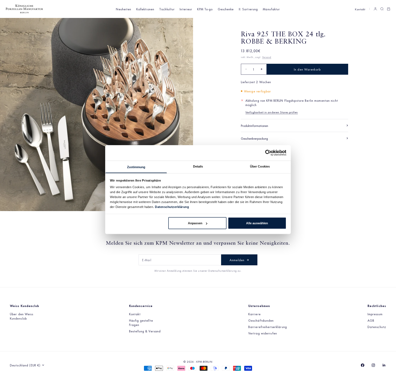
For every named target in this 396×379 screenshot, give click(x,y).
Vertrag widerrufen (262, 333)
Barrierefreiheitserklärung (267, 326)
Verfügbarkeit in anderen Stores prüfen (271, 112)
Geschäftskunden (261, 320)
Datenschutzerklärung (172, 206)
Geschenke (226, 9)
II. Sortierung (248, 9)
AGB (371, 320)
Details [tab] (198, 166)
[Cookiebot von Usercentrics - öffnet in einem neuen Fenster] (268, 153)
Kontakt (360, 9)
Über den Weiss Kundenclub (21, 316)
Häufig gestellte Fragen (141, 322)
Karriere (254, 314)
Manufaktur (271, 9)
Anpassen (195, 223)
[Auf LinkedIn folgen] (384, 365)
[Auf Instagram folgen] (373, 365)
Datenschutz (377, 326)
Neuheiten (123, 9)
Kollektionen (145, 9)
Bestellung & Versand (145, 331)
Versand (266, 57)
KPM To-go (205, 9)
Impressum (375, 314)
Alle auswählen (257, 223)
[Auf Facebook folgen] (363, 365)
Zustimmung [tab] (136, 167)
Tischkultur (167, 9)
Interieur (186, 9)
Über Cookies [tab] (260, 166)
